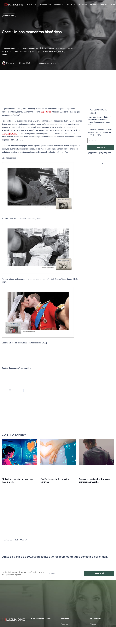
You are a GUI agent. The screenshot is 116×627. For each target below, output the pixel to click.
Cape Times (46, 112)
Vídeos (93, 624)
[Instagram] (89, 163)
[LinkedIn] (89, 169)
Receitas (64, 624)
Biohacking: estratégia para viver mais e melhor (17, 481)
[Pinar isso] (21, 390)
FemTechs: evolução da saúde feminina (54, 481)
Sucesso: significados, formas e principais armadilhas (94, 481)
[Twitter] (102, 163)
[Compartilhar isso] (4, 390)
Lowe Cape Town (9, 133)
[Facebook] (96, 163)
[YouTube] (108, 163)
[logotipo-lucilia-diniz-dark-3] (14, 4)
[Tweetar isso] (10, 390)
